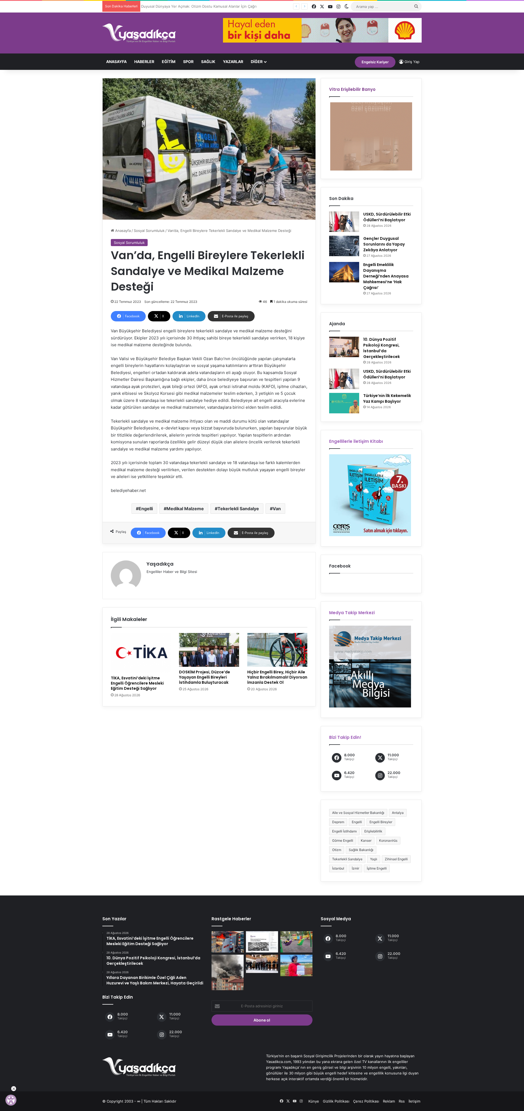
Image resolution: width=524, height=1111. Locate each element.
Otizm (336, 850)
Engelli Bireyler (381, 822)
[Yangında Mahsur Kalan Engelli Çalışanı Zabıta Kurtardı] (228, 941)
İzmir (355, 868)
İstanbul (338, 868)
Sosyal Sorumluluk (149, 230)
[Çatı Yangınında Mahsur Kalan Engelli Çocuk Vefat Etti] (228, 972)
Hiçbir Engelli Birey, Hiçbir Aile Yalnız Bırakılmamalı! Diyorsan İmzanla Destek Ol (277, 677)
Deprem (338, 822)
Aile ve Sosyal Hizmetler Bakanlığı (358, 813)
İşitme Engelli (377, 868)
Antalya (398, 813)
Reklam (389, 1101)
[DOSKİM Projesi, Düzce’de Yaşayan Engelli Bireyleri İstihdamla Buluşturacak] (209, 650)
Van (277, 508)
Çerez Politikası (366, 1101)
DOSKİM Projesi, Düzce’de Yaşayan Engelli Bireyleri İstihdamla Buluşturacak (204, 677)
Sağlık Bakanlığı (361, 850)
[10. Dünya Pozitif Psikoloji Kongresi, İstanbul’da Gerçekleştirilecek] (344, 347)
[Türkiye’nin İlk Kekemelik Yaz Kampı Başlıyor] (344, 403)
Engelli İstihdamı (344, 831)
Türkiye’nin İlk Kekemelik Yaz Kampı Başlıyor (387, 398)
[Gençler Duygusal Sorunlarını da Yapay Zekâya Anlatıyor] (344, 246)
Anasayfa (116, 61)
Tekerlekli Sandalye (238, 508)
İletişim (414, 1101)
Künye (313, 1101)
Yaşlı (373, 859)
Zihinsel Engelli (396, 859)
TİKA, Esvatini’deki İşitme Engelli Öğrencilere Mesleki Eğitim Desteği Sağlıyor (137, 683)
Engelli (146, 508)
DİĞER (257, 61)
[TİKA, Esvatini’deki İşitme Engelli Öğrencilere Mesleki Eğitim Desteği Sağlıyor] (141, 653)
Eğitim (168, 61)
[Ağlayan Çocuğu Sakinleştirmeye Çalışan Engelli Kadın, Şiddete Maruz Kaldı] (296, 941)
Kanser (366, 840)
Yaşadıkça (160, 563)
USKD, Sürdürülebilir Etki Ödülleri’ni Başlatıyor (387, 217)
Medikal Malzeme (185, 508)
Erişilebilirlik (373, 831)
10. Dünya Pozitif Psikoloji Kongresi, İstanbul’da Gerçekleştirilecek (381, 348)
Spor (188, 61)
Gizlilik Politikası (336, 1101)
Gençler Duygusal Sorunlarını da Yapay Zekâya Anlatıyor (384, 244)
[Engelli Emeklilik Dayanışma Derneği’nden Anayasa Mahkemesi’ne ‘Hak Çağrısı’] (344, 272)
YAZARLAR (233, 61)
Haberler (144, 61)
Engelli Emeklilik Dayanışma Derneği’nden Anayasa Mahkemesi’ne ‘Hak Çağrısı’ (386, 276)
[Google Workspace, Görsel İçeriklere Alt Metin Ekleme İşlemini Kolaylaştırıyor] (262, 941)
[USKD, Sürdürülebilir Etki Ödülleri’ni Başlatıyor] (344, 221)
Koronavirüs (388, 840)
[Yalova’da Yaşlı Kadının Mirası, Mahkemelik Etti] (296, 965)
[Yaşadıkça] (139, 33)
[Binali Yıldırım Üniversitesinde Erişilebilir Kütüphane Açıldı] (262, 964)
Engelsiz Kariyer (375, 62)
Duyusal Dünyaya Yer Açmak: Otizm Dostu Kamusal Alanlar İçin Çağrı (200, 6)
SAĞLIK (208, 61)
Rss (402, 1101)
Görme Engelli (342, 840)
